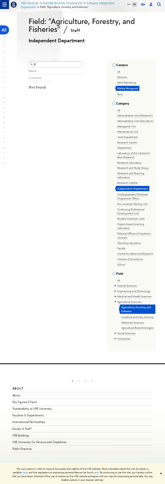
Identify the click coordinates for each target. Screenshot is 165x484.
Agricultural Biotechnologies (137, 328)
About (18, 388)
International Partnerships (28, 422)
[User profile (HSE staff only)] (151, 4)
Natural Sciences (127, 285)
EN (134, 4)
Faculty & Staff (22, 429)
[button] (72, 381)
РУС (129, 4)
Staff (75, 30)
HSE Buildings (20, 435)
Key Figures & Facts (24, 402)
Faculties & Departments (28, 415)
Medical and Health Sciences (134, 296)
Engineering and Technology (133, 291)
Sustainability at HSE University (32, 408)
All (4, 30)
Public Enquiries (22, 449)
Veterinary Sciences (132, 322)
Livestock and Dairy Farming (137, 317)
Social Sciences (126, 333)
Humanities (123, 338)
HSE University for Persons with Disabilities (39, 442)
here (25, 472)
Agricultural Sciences (129, 302)
